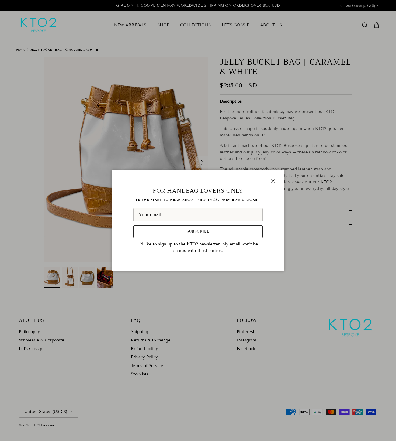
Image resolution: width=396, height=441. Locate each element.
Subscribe (198, 231)
